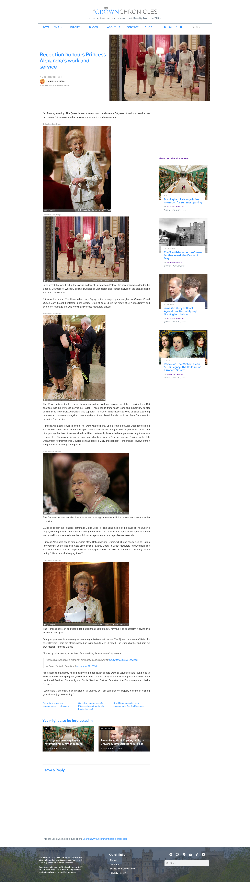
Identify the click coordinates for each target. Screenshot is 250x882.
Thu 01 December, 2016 (51, 77)
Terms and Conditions (122, 868)
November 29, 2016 (86, 666)
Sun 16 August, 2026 (56, 748)
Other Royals (49, 86)
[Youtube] (181, 27)
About (113, 860)
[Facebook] (165, 27)
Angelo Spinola (56, 81)
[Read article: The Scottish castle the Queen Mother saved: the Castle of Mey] (183, 235)
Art (47, 728)
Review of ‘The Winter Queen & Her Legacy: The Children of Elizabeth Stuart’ (182, 367)
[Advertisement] (180, 132)
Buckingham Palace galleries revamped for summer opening (63, 742)
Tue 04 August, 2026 (175, 266)
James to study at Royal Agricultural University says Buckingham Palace (123, 742)
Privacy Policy (118, 872)
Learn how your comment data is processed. (105, 839)
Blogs (93, 27)
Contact (132, 27)
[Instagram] (170, 27)
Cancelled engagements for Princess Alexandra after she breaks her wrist (91, 706)
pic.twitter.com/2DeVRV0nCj (123, 660)
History (74, 27)
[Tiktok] (175, 27)
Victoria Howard (175, 207)
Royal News (51, 27)
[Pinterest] (184, 854)
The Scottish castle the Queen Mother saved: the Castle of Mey (183, 255)
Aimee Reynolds (175, 374)
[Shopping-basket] (190, 854)
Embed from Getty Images (52, 124)
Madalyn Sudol (175, 262)
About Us (113, 27)
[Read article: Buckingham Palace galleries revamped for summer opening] (183, 182)
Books (167, 360)
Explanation (169, 249)
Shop (148, 27)
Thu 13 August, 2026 (176, 377)
